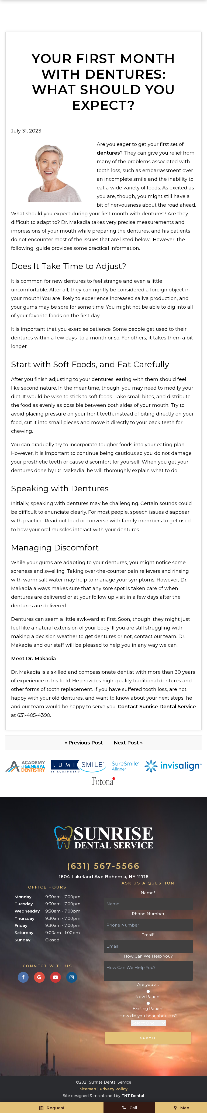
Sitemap (88, 1089)
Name (148, 892)
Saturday (24, 932)
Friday (21, 925)
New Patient (148, 996)
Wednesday (27, 911)
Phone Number (148, 913)
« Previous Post (83, 743)
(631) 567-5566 (103, 866)
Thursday (24, 918)
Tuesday (24, 903)
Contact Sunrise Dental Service (157, 707)
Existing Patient (148, 1008)
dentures (108, 153)
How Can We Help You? (148, 956)
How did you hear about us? (148, 1015)
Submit (148, 1038)
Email (148, 934)
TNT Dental (133, 1095)
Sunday (22, 939)
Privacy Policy (113, 1089)
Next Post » (128, 743)
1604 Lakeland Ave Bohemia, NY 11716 (104, 876)
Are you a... (148, 984)
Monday (23, 896)
